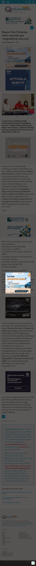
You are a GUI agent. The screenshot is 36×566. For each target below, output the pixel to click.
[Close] (30, 272)
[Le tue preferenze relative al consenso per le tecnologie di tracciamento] (33, 563)
